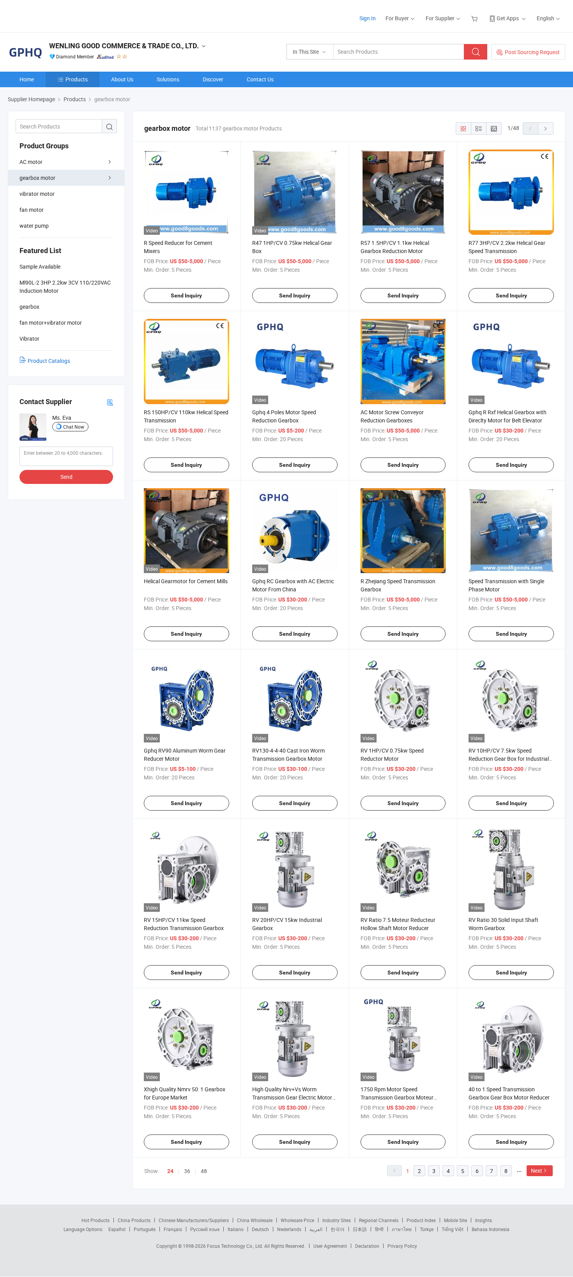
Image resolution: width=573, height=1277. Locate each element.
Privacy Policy (402, 1246)
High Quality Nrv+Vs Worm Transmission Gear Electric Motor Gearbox (292, 1097)
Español (117, 1229)
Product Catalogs (49, 360)
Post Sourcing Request (532, 52)
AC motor (30, 161)
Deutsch (260, 1229)
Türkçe (426, 1229)
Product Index (421, 1220)
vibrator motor (37, 193)
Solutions (168, 79)
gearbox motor (37, 177)
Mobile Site (455, 1220)
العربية (315, 1229)
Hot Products (95, 1220)
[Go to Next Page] (545, 128)
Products (76, 79)
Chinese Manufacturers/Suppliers (194, 1220)
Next (536, 1170)
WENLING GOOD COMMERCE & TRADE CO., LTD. (124, 46)
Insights (483, 1220)
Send (66, 476)
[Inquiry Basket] (475, 18)
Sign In (367, 18)
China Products (134, 1220)
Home (26, 79)
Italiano (236, 1229)
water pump (34, 225)
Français (173, 1229)
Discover (213, 79)
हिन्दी (379, 1229)
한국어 (338, 1229)
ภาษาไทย (402, 1229)
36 (187, 1171)
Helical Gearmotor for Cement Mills (186, 581)
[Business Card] (110, 402)
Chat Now (73, 427)
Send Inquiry (186, 295)
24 (170, 1171)
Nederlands (289, 1229)
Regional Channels (378, 1220)
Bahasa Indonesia (490, 1229)
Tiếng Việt (452, 1229)
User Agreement (330, 1246)
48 (204, 1171)
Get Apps (507, 18)
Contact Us (260, 79)
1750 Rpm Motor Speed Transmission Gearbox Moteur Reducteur (397, 1097)
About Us (122, 79)
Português (145, 1229)
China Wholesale (254, 1220)
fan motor (31, 209)
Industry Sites (336, 1220)
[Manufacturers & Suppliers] (58, 15)
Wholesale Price (297, 1220)
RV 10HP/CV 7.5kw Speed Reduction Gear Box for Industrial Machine (509, 758)
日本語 (360, 1229)
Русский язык (204, 1229)
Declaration (367, 1246)
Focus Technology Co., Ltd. (235, 1246)
